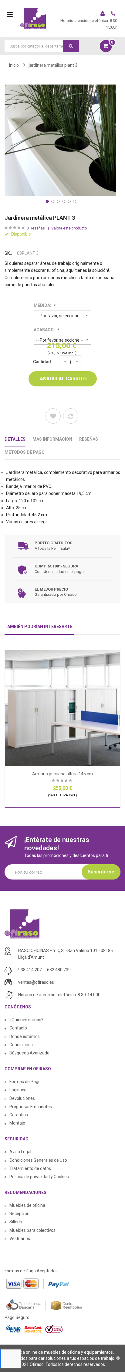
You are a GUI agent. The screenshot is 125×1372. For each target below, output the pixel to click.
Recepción (19, 1213)
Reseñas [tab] (88, 439)
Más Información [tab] (52, 439)
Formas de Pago (25, 1081)
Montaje (17, 1123)
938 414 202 (30, 969)
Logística (17, 1089)
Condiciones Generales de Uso (38, 1160)
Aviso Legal (20, 1151)
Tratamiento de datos (30, 1168)
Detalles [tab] (15, 439)
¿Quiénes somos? (26, 1019)
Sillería (15, 1221)
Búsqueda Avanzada (29, 1052)
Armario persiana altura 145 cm (62, 773)
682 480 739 (59, 969)
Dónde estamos (24, 1036)
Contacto (18, 1027)
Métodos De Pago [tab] (25, 452)
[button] (46, 200)
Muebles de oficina (27, 1205)
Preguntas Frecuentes (30, 1106)
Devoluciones (22, 1098)
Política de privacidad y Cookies (39, 1176)
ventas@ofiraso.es (36, 982)
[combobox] (42, 46)
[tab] (39, 629)
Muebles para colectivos (32, 1230)
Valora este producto (69, 228)
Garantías (18, 1114)
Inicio (14, 65)
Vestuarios (19, 1238)
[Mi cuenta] (103, 14)
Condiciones (21, 1044)
